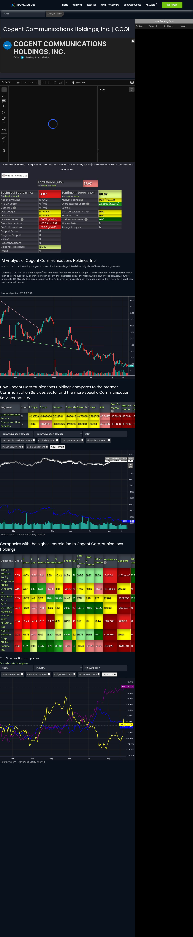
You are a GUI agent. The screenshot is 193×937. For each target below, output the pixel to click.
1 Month (57, 407)
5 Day (43, 407)
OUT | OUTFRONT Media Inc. (7, 607)
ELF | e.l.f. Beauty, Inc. (6, 646)
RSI (102, 407)
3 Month (71, 407)
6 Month (82, 407)
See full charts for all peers (14, 663)
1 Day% (33, 407)
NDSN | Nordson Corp (6, 634)
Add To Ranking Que (15, 175)
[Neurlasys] (23, 5)
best (44, 185)
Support (123, 561)
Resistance (110, 559)
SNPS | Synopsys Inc (6, 588)
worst (53, 185)
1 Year (92, 407)
